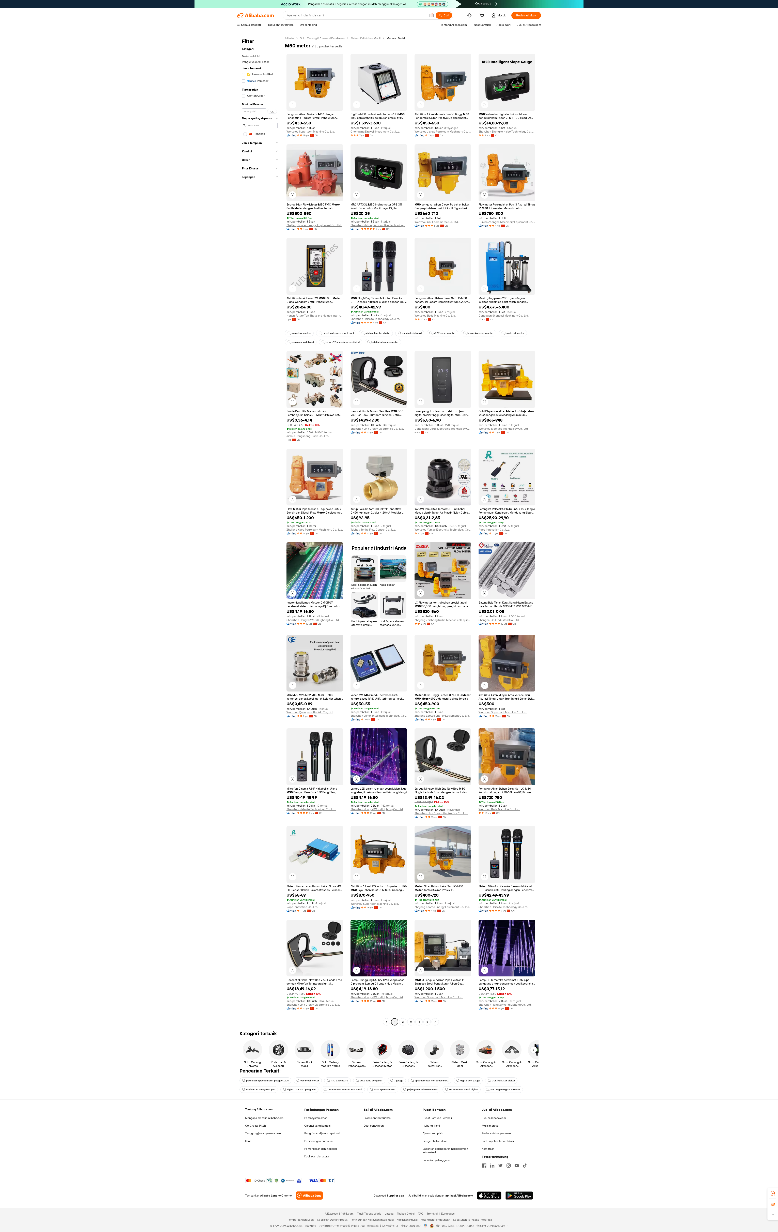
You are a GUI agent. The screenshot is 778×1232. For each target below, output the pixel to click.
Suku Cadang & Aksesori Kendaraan (322, 38)
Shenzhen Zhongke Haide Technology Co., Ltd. (507, 131)
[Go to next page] (435, 1021)
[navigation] (259, 530)
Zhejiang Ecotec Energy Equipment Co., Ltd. (314, 225)
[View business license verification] (425, 1226)
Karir (248, 1141)
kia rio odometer (514, 333)
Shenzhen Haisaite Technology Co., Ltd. (375, 318)
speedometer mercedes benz (432, 1080)
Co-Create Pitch (255, 1125)
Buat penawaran (373, 1125)
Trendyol (432, 1213)
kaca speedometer (384, 1089)
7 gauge (398, 1080)
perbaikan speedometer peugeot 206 (267, 1080)
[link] (772, 1193)
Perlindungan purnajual (318, 1141)
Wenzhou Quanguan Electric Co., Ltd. (309, 712)
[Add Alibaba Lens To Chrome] (309, 1195)
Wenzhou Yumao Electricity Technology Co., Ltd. (443, 529)
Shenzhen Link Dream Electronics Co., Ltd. (377, 428)
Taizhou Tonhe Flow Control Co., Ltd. (373, 529)
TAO (420, 1213)
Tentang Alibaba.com (259, 1109)
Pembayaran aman (315, 1118)
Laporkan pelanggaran (437, 1160)
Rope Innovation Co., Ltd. (494, 529)
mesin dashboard (412, 333)
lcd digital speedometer (385, 342)
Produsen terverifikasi (377, 1118)
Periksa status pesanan (496, 1133)
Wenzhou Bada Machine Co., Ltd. (435, 315)
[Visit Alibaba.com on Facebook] (484, 1165)
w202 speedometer (444, 333)
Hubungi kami (431, 1125)
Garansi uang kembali (317, 1125)
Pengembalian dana (435, 1141)
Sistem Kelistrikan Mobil (365, 38)
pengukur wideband (303, 342)
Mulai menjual (490, 1125)
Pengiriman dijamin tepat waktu (323, 1133)
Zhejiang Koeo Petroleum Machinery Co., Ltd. (314, 529)
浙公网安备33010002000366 (455, 1226)
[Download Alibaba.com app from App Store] (489, 1195)
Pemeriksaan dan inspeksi (320, 1148)
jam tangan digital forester (505, 1089)
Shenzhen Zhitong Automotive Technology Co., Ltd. (379, 225)
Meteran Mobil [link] (396, 38)
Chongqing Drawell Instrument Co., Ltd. (375, 131)
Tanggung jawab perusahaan (263, 1133)
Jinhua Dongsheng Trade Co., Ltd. (307, 436)
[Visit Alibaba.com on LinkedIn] (492, 1165)
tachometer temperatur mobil (345, 1089)
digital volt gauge (470, 1080)
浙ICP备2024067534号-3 (492, 1226)
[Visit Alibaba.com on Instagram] (508, 1165)
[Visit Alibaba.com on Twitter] (500, 1165)
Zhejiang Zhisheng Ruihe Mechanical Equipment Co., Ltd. (443, 620)
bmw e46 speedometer (480, 333)
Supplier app (395, 1195)
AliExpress (331, 1213)
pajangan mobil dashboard (422, 1089)
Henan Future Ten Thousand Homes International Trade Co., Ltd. (314, 315)
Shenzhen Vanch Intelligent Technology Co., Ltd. (379, 715)
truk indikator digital (503, 1080)
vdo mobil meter (309, 1080)
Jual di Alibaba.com (494, 1118)
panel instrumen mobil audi (338, 333)
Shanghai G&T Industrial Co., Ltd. (499, 620)
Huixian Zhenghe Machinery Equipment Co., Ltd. (507, 222)
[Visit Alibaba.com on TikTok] (524, 1165)
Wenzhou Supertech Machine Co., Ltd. (310, 131)
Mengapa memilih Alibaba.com (264, 1118)
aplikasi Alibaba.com (459, 1195)
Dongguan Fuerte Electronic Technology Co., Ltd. (443, 428)
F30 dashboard (339, 1080)
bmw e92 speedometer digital (343, 342)
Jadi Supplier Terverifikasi (498, 1141)
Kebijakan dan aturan (317, 1156)
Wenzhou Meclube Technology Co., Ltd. (503, 428)
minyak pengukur (301, 333)
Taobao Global (406, 1213)
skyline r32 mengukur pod (260, 1089)
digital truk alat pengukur (301, 1089)
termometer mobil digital (463, 1089)
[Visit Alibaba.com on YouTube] (516, 1165)
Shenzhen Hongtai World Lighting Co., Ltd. (312, 620)
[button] (431, 15)
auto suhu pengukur (371, 1080)
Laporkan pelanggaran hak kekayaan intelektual (445, 1150)
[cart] (483, 16)
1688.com (347, 1213)
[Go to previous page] (386, 1021)
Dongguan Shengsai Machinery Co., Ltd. (504, 315)
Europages (448, 1213)
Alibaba (289, 38)
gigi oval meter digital (377, 333)
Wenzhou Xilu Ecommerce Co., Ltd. (436, 222)
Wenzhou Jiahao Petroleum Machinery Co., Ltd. (443, 131)
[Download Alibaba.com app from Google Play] (519, 1195)
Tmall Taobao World (369, 1213)
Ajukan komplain (433, 1133)
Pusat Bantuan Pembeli (437, 1118)
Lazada (389, 1213)
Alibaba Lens (268, 1195)
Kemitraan (488, 1148)
